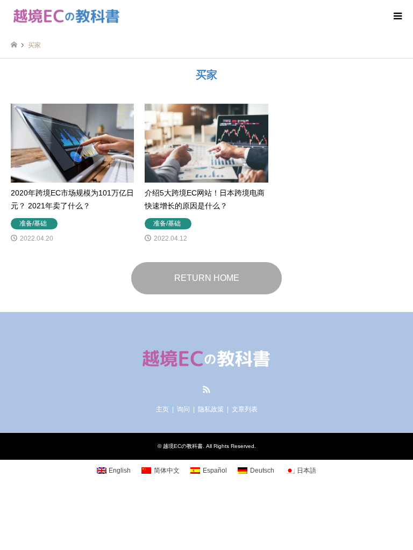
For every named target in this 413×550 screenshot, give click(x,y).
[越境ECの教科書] (67, 16)
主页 (162, 409)
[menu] (397, 16)
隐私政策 (211, 409)
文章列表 (245, 409)
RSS (206, 389)
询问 (183, 409)
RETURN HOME (206, 278)
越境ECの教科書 (183, 446)
